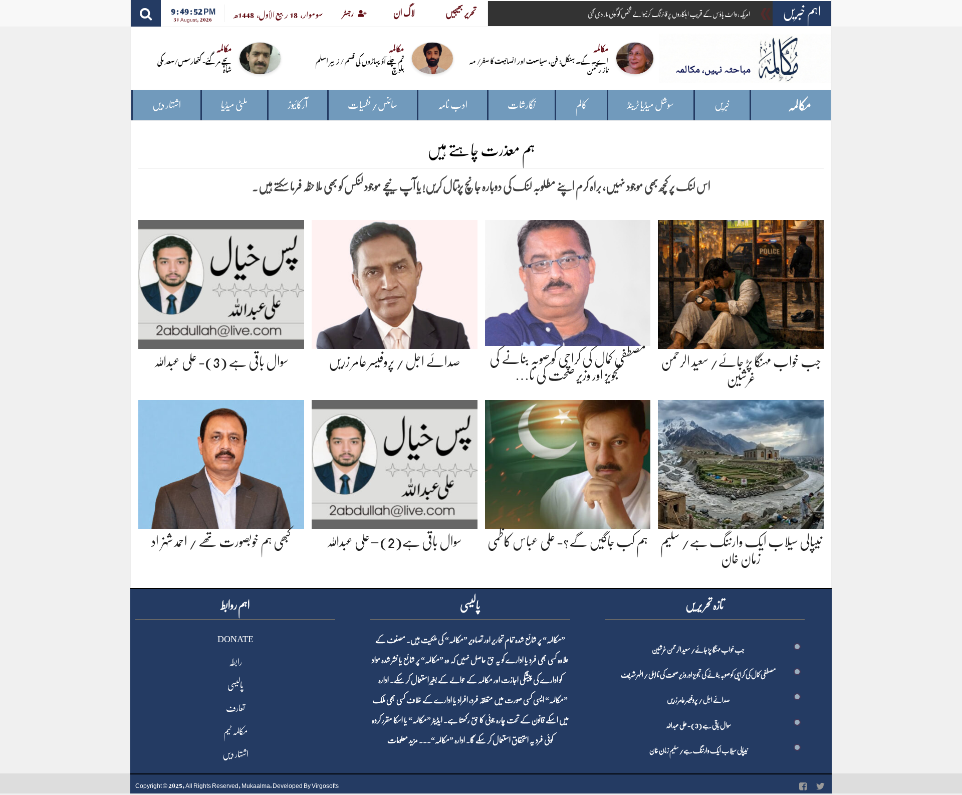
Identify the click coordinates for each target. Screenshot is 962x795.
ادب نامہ (452, 105)
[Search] (146, 13)
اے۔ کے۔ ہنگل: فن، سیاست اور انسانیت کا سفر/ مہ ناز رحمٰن (538, 64)
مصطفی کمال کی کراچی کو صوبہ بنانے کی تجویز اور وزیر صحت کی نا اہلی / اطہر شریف (698, 675)
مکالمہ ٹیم (235, 731)
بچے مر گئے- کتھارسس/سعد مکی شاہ (194, 64)
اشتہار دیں (166, 105)
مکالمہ (799, 105)
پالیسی (235, 685)
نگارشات (521, 105)
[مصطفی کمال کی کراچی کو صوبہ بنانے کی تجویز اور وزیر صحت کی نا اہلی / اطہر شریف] (568, 281)
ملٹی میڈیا (234, 105)
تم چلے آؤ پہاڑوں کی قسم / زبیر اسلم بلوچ (360, 64)
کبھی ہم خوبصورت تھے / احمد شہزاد (221, 542)
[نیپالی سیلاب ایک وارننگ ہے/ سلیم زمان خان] (741, 463)
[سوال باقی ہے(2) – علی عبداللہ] (394, 463)
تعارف (235, 708)
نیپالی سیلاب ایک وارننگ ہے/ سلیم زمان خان (698, 750)
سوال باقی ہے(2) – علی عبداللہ (394, 542)
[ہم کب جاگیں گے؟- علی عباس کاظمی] (568, 463)
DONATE (235, 639)
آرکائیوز (298, 105)
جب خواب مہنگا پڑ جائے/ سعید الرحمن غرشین (698, 650)
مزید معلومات (402, 740)
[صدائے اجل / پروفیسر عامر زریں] (394, 282)
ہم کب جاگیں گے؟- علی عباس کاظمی (568, 542)
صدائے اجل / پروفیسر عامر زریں (394, 362)
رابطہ (235, 662)
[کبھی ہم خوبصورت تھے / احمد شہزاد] (221, 463)
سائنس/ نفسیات (372, 105)
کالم (581, 105)
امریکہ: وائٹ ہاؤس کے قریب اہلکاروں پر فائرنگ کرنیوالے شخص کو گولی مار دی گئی (669, 14)
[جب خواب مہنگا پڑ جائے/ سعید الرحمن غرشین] (741, 282)
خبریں (722, 105)
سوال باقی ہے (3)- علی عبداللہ (221, 362)
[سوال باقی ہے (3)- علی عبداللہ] (221, 282)
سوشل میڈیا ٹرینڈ (650, 105)
